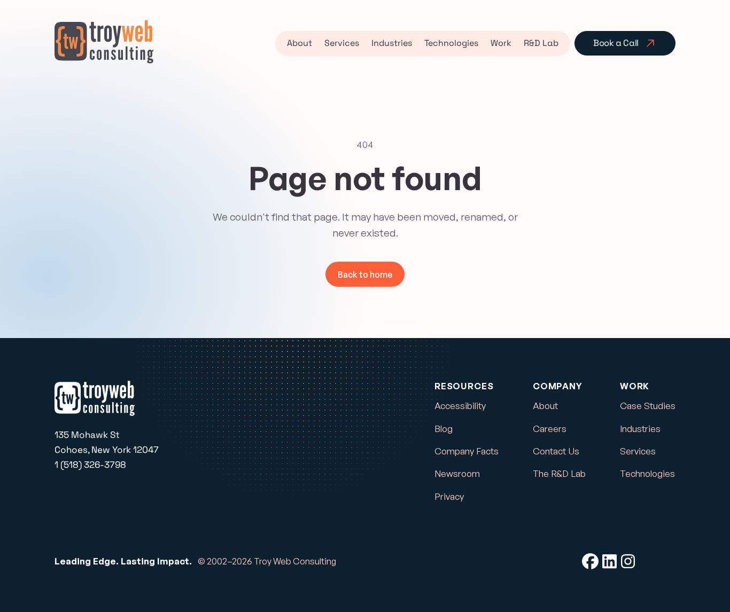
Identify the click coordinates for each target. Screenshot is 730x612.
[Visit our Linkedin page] (609, 561)
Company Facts (466, 451)
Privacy (449, 496)
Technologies (451, 43)
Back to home (365, 274)
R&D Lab (541, 43)
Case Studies (647, 405)
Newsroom (457, 473)
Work (501, 43)
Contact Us (556, 451)
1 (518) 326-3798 (90, 464)
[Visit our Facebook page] (590, 561)
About (299, 43)
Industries (391, 43)
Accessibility (460, 405)
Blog (443, 428)
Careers (549, 428)
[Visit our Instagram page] (628, 561)
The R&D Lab (559, 473)
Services (341, 43)
